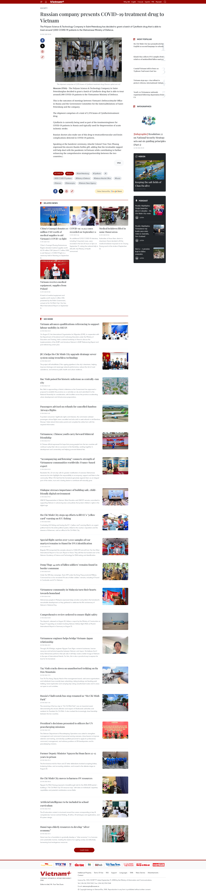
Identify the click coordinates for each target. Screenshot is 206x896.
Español (147, 2)
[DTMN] (143, 865)
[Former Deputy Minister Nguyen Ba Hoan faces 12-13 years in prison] (115, 760)
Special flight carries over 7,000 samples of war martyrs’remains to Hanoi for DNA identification (66, 541)
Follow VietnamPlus (103, 191)
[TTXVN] (60, 865)
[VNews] (70, 865)
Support (114, 873)
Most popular (144, 39)
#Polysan (70, 173)
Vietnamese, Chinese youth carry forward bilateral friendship (67, 435)
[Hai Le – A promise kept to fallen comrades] (158, 253)
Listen (142, 217)
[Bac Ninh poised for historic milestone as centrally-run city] (115, 385)
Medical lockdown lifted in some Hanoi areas (112, 230)
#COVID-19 (58, 173)
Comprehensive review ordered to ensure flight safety (68, 614)
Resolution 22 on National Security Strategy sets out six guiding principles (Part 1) (150, 139)
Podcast (143, 200)
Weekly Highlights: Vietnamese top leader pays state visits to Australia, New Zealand (142, 231)
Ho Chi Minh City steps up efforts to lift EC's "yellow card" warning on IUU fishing (67, 516)
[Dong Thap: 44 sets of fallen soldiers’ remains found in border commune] (115, 571)
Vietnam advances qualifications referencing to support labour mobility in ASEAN (69, 325)
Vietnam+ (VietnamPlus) (57, 1)
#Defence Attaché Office (102, 178)
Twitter (42, 46)
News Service (140, 873)
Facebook (42, 40)
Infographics (144, 106)
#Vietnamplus (70, 183)
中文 (153, 2)
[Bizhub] (99, 865)
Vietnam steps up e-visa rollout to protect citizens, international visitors (148, 81)
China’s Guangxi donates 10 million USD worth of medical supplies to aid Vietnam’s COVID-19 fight (54, 233)
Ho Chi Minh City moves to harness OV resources (66, 778)
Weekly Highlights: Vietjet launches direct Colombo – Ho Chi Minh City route (143, 210)
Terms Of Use (98, 873)
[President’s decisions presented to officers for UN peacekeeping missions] (115, 730)
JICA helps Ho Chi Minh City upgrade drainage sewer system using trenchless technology (68, 355)
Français (140, 2)
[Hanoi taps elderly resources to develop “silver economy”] (115, 833)
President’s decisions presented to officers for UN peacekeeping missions (66, 725)
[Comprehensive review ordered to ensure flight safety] (115, 621)
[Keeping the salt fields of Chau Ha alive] (149, 170)
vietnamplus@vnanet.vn (91, 886)
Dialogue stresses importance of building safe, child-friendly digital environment (68, 491)
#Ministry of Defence (83, 178)
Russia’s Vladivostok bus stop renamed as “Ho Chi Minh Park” (69, 697)
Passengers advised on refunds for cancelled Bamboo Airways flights (68, 408)
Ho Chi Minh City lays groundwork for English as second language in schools (149, 45)
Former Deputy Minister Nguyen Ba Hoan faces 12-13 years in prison (68, 755)
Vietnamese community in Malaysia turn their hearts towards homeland (68, 591)
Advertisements (153, 873)
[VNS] (113, 865)
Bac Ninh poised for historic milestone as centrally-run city (69, 380)
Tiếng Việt (126, 2)
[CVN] (128, 865)
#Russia (117, 178)
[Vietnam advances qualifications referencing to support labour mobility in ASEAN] (115, 331)
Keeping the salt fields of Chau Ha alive (148, 183)
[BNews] (89, 865)
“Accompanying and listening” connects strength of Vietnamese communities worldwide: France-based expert (67, 462)
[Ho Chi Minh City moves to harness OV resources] (115, 785)
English (133, 2)
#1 (105, 173)
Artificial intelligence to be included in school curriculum (64, 803)
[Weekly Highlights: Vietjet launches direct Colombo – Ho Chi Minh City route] (158, 209)
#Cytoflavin (97, 173)
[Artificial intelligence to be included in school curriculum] (115, 808)
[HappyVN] (47, 865)
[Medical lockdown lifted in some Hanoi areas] (113, 216)
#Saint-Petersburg (83, 173)
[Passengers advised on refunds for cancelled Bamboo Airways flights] (115, 413)
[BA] (159, 865)
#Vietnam (58, 183)
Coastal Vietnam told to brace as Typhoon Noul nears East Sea (146, 69)
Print (42, 51)
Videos (141, 156)
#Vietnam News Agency (87, 183)
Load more (84, 850)
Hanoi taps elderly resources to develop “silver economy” (64, 828)
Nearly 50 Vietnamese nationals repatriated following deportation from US (149, 94)
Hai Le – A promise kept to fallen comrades (142, 251)
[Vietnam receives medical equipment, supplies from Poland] (54, 269)
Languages (123, 873)
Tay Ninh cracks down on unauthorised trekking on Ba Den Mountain (69, 670)
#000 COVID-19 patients (63, 178)
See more (48, 319)
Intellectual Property (84, 873)
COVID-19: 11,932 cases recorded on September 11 (83, 230)
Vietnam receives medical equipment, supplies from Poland (53, 285)
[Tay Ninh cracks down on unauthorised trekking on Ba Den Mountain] (115, 675)
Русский (158, 2)
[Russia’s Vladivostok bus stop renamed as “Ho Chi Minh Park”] (115, 702)
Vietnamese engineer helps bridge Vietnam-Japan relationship (66, 640)
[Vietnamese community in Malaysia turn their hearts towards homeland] (115, 596)
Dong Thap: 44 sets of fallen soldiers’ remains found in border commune (68, 566)
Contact (80, 875)
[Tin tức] (79, 865)
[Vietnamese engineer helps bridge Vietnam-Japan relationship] (115, 645)
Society (44, 8)
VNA (131, 873)
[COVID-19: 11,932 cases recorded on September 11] (84, 216)
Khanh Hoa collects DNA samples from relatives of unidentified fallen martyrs (149, 58)
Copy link (42, 57)
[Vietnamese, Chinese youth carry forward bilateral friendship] (115, 440)
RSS (107, 873)
